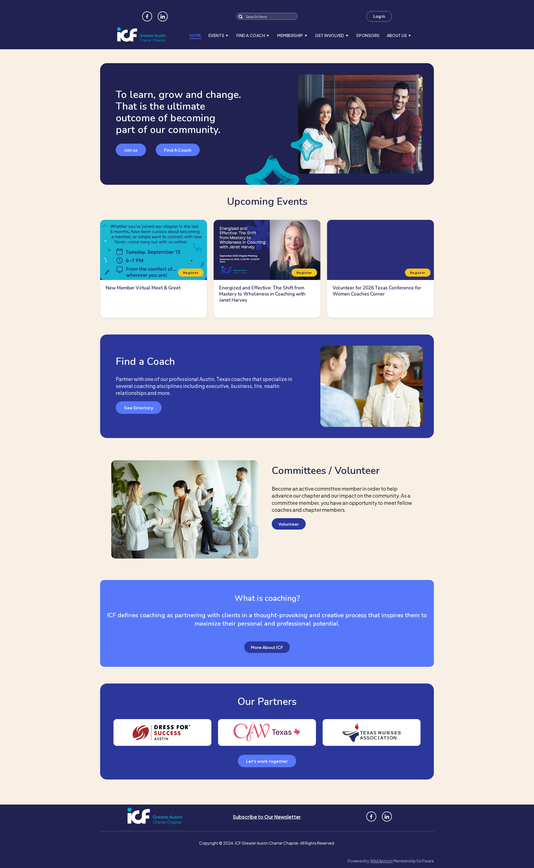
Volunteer (288, 524)
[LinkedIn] (163, 16)
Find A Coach (177, 150)
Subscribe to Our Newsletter (267, 816)
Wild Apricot (381, 860)
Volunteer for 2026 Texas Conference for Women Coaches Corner (377, 291)
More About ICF (267, 647)
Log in (379, 16)
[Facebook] (147, 16)
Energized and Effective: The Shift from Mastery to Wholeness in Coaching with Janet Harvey (262, 294)
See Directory (138, 407)
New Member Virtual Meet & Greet (143, 288)
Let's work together (267, 761)
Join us (131, 150)
